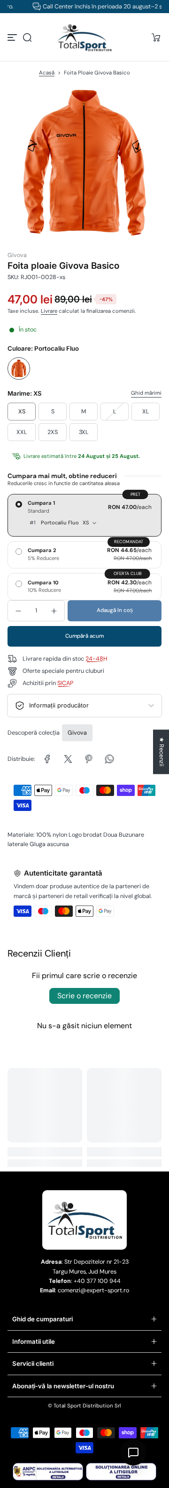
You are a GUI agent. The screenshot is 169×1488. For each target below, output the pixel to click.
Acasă (46, 72)
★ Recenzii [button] (161, 751)
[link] (47, 759)
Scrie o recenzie (84, 996)
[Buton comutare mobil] (13, 37)
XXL (21, 432)
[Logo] (84, 37)
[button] (27, 37)
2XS (52, 432)
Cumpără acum (84, 636)
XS (21, 411)
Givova (77, 733)
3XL (84, 432)
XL (145, 411)
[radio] (84, 515)
